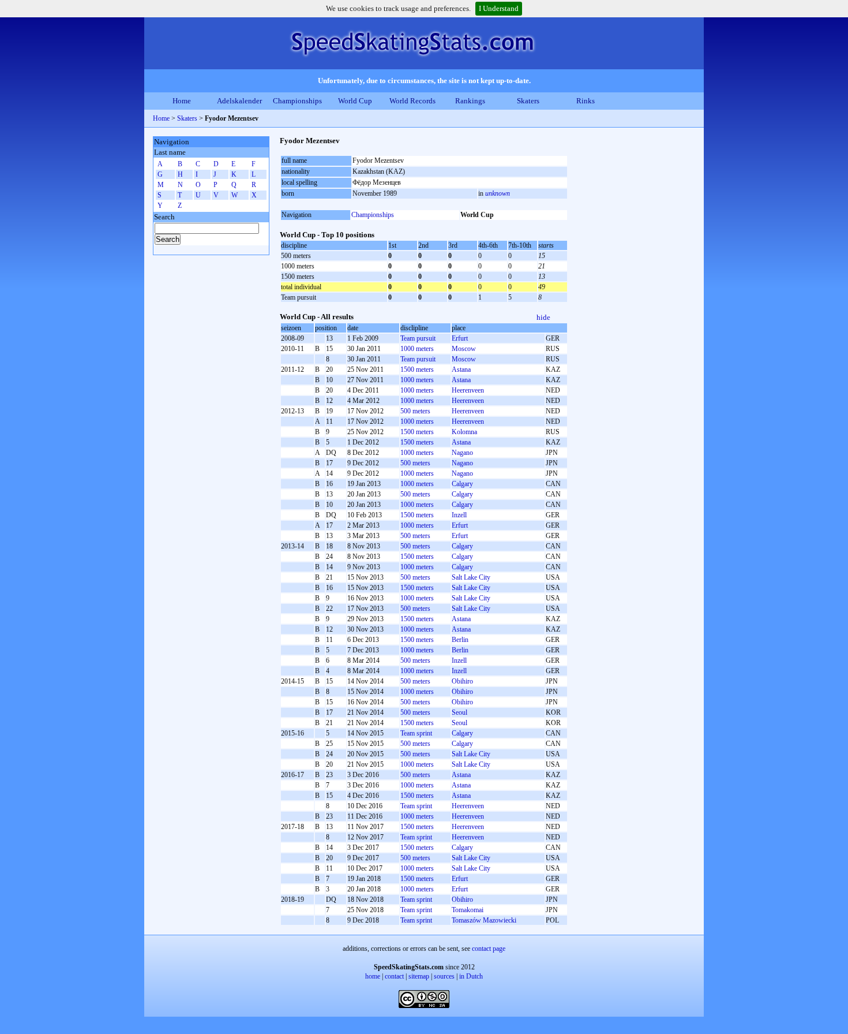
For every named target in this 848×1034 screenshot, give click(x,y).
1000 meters (417, 349)
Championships (297, 100)
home (372, 976)
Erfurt (460, 338)
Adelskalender (239, 100)
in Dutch (471, 976)
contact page (488, 949)
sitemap (418, 976)
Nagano (462, 453)
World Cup (355, 100)
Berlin (460, 640)
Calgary (462, 484)
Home (181, 100)
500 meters (415, 411)
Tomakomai (467, 910)
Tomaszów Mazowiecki (484, 920)
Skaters (528, 100)
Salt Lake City (471, 577)
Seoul (459, 712)
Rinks (585, 100)
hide (543, 317)
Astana (461, 369)
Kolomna (464, 432)
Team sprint (416, 733)
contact (394, 976)
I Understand (499, 8)
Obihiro (462, 681)
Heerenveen (468, 390)
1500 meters (417, 369)
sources (444, 976)
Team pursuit (418, 338)
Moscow (464, 349)
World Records (412, 100)
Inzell (459, 515)
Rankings (470, 100)
